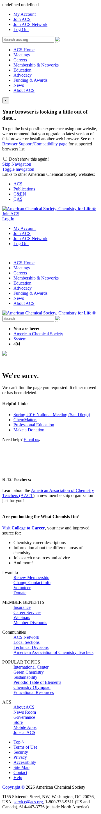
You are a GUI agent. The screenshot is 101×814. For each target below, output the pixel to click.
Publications (24, 189)
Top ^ (18, 742)
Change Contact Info (31, 582)
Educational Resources (33, 692)
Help (17, 777)
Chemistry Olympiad (31, 687)
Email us (31, 439)
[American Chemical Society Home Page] (49, 208)
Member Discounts (30, 622)
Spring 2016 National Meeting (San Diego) (51, 414)
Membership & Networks (36, 65)
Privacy (20, 757)
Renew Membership (31, 577)
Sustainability (25, 677)
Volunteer (22, 587)
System (19, 338)
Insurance (22, 607)
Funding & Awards (30, 80)
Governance (24, 717)
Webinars (21, 617)
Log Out (21, 29)
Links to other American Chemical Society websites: (48, 174)
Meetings (21, 54)
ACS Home (24, 49)
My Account (24, 14)
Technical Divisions (31, 647)
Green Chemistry (28, 672)
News (18, 85)
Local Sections (26, 642)
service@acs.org (28, 801)
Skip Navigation (16, 164)
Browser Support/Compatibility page (34, 143)
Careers (20, 59)
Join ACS (22, 19)
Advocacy (22, 75)
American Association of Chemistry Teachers (53, 652)
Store (18, 722)
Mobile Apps (24, 727)
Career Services (27, 612)
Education (22, 70)
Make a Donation (28, 429)
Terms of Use (25, 747)
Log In (8, 218)
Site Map (21, 767)
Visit (23, 527)
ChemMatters (25, 419)
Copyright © (13, 787)
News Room (24, 712)
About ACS (24, 90)
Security (20, 752)
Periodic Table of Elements (37, 682)
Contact (20, 772)
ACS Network (26, 637)
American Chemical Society (38, 333)
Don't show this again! (28, 159)
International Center (31, 667)
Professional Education (33, 424)
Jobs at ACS (24, 732)
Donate (19, 592)
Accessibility (24, 762)
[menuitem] (56, 14)
